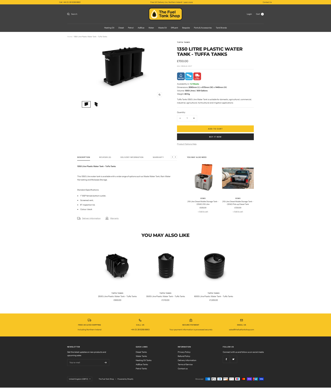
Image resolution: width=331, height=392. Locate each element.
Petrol (131, 27)
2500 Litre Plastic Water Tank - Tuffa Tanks (117, 296)
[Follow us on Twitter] (233, 359)
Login (249, 14)
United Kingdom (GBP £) (78, 379)
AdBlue (141, 27)
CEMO (203, 198)
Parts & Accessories (203, 27)
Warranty (158, 157)
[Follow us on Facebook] (226, 359)
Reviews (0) (105, 157)
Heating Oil (109, 27)
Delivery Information (132, 157)
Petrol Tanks (141, 368)
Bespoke (186, 27)
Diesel (121, 27)
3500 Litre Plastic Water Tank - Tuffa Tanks (165, 296)
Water (151, 27)
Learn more (188, 2)
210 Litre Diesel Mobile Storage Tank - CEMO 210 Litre (202, 202)
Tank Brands (221, 27)
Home (69, 37)
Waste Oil (162, 27)
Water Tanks (141, 356)
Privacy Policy (184, 352)
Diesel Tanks (141, 352)
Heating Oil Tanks (143, 360)
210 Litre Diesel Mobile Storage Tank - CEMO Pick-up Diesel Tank (237, 202)
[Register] (105, 362)
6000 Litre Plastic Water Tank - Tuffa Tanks (213, 296)
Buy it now (215, 137)
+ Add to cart (203, 211)
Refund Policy (184, 356)
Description (83, 157)
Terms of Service (185, 364)
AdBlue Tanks (142, 364)
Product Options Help (187, 144)
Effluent (174, 27)
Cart (259, 14)
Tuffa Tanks (183, 42)
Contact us (183, 368)
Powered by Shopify (125, 379)
